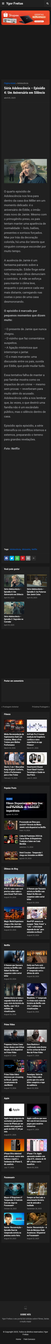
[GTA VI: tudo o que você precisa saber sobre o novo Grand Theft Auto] (14, 880)
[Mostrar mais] (33, 558)
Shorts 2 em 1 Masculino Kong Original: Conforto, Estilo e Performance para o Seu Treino (14, 771)
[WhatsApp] (17, 558)
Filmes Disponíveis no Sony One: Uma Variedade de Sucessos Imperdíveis (24, 807)
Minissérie (26, 549)
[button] (3, 3)
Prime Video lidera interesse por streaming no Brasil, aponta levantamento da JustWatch (13, 1079)
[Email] (28, 558)
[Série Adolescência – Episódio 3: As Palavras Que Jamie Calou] (37, 580)
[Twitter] (12, 558)
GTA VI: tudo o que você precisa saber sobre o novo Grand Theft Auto (13, 891)
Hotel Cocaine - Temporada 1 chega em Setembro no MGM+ (31, 854)
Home (18, 1339)
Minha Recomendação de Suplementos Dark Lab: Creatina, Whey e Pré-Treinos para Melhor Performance (14, 739)
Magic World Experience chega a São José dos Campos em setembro (13, 924)
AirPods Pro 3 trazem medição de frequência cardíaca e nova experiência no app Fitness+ (36, 739)
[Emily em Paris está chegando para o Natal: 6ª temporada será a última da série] (37, 957)
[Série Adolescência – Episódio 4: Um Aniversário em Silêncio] (14, 580)
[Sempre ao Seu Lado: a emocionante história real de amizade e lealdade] (37, 1189)
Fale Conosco (29, 1339)
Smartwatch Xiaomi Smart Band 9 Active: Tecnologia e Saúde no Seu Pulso (36, 771)
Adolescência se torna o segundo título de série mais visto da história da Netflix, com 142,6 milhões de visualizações (14, 1005)
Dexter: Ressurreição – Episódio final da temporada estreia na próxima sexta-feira (13, 1231)
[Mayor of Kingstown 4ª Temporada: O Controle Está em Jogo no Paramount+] (14, 1189)
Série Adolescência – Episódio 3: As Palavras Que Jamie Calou (36, 592)
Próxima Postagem (40, 707)
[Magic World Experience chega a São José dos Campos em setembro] (14, 913)
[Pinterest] (22, 558)
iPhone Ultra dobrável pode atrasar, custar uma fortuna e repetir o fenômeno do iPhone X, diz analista (14, 1158)
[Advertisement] (25, 50)
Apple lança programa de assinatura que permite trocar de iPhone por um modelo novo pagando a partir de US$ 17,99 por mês (14, 1125)
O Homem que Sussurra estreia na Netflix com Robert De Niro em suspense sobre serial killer (36, 894)
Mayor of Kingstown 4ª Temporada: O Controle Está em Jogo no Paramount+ (13, 1201)
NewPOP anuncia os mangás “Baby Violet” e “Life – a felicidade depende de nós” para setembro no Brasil (36, 926)
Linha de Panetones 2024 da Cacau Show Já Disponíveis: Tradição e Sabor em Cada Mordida (30, 840)
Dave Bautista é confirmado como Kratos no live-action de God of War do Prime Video (36, 1048)
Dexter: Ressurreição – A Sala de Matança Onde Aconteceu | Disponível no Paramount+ (37, 1231)
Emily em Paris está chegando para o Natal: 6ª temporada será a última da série (36, 969)
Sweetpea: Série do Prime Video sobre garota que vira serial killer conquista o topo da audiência (36, 1079)
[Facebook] (6, 558)
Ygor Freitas (14, 3)
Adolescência (22, 83)
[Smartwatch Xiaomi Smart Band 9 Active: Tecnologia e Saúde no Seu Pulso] (37, 758)
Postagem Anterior (11, 707)
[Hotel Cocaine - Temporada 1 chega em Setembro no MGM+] (11, 855)
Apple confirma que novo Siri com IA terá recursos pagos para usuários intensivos (37, 1122)
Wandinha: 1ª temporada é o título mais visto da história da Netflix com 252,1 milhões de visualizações (37, 1003)
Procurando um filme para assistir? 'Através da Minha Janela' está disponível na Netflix (32, 825)
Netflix (34, 549)
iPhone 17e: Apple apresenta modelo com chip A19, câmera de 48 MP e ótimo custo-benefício (36, 1158)
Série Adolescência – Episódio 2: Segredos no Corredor (13, 619)
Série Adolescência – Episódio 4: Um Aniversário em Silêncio (13, 592)
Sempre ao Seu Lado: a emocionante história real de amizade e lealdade (36, 1201)
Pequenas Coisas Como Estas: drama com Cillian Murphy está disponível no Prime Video (14, 1048)
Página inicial (9, 83)
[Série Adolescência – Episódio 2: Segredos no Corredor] (14, 608)
